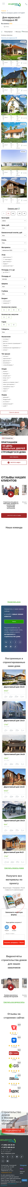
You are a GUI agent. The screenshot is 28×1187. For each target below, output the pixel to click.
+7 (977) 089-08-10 (8, 1147)
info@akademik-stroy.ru (6, 1172)
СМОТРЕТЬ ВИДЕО (15, 462)
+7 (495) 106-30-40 (8, 1145)
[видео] (11, 494)
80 (16, 38)
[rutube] (3, 1161)
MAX (21, 1168)
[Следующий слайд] (25, 489)
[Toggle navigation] (3, 4)
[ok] (10, 642)
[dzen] (12, 1157)
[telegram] (10, 646)
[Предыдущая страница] (4, 213)
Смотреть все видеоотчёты (14, 1002)
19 (19, 213)
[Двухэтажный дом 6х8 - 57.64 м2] (14, 105)
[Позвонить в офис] (26, 4)
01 (8, 213)
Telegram (23, 1165)
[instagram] (20, 642)
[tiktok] (15, 646)
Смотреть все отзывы (14, 515)
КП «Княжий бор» (8, 438)
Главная (3, 10)
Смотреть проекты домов (14, 868)
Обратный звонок (22, 1172)
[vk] (6, 642)
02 (13, 213)
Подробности (13, 1131)
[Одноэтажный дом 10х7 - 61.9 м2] (14, 132)
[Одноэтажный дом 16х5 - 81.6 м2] (14, 160)
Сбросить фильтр (14, 412)
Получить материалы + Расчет (14, 942)
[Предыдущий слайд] (2, 489)
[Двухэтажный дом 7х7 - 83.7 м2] (14, 77)
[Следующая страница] (24, 213)
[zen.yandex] (15, 642)
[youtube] (6, 646)
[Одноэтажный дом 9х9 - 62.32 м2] (14, 50)
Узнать (14, 621)
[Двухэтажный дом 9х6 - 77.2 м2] (14, 187)
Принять (24, 1180)
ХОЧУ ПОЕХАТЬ (14, 457)
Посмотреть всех (14, 602)
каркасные (12, 38)
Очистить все (5, 38)
